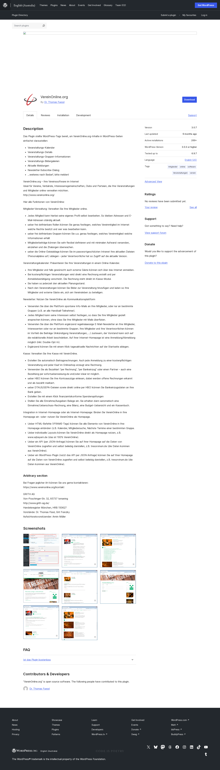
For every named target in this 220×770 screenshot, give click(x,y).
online (182, 167)
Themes (56, 725)
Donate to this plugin (156, 262)
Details (30, 115)
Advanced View (153, 181)
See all (193, 207)
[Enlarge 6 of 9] (93, 573)
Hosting (16, 729)
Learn (94, 720)
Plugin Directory (20, 15)
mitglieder (172, 167)
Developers (97, 729)
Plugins (55, 729)
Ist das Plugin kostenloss (37, 659)
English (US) (191, 160)
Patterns (56, 734)
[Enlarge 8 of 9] (132, 537)
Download (189, 99)
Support (192, 115)
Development (83, 115)
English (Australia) (49, 751)
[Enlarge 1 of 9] (55, 537)
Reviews (45, 115)
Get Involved (137, 720)
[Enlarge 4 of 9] (55, 609)
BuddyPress (178, 734)
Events (134, 725)
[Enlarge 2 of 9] (55, 550)
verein (193, 173)
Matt (174, 725)
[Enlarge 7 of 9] (93, 610)
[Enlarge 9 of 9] (132, 573)
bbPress (176, 729)
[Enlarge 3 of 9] (55, 572)
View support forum (155, 232)
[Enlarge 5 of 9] (93, 537)
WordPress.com (180, 720)
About (15, 720)
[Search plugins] (44, 26)
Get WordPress (206, 5)
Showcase (57, 720)
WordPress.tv (99, 734)
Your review (151, 207)
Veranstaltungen (180, 173)
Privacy (15, 734)
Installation (63, 115)
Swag (135, 734)
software (192, 167)
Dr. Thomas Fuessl (54, 102)
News (15, 725)
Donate (136, 729)
